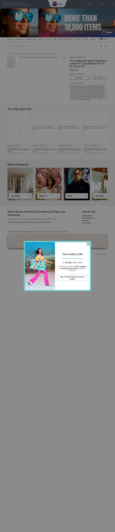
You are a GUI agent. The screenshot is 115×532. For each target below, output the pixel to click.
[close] (88, 244)
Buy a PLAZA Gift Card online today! (72, 278)
